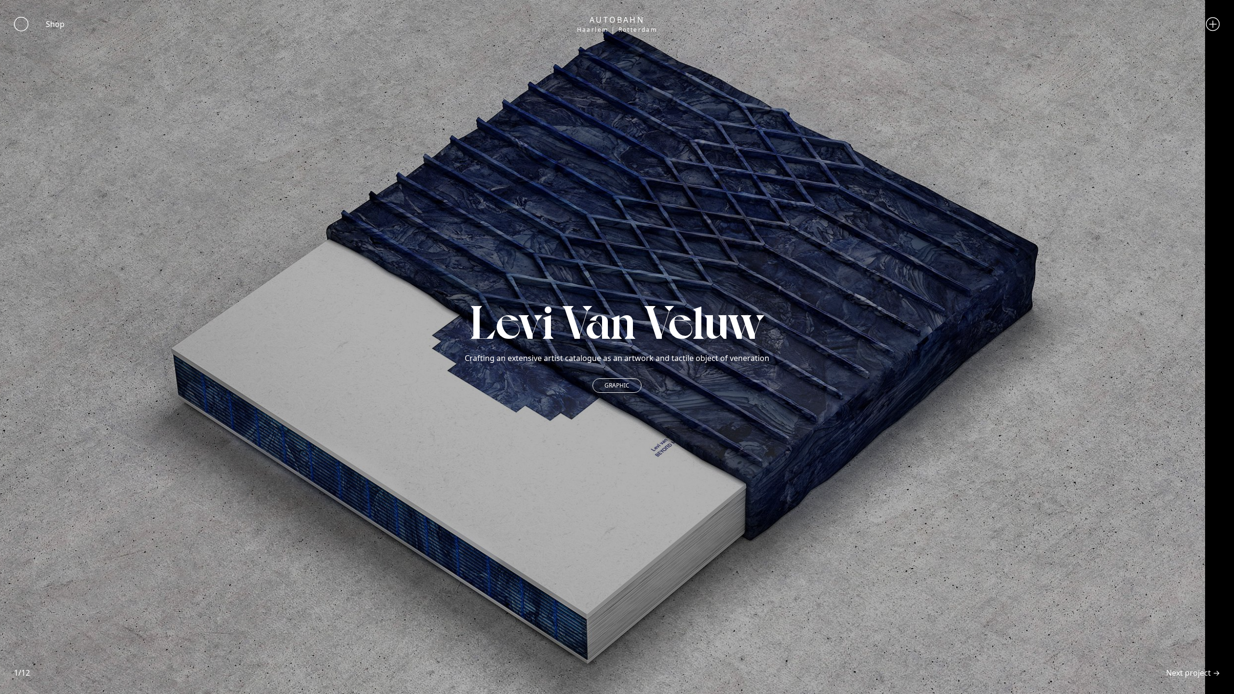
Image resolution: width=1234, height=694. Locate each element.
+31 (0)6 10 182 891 (657, 59)
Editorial (617, 385)
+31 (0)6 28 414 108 (637, 51)
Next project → (1193, 672)
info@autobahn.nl (617, 42)
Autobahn (617, 19)
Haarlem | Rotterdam (617, 30)
